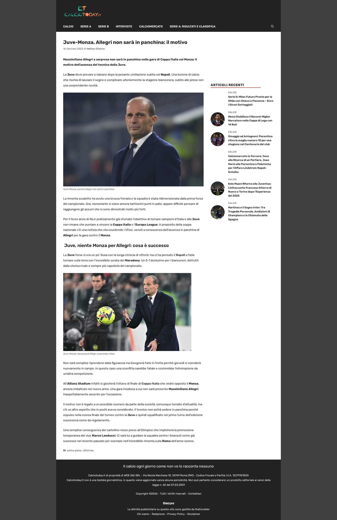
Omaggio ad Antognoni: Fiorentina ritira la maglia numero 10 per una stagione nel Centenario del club (250, 140)
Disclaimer (193, 514)
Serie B (103, 26)
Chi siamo (143, 514)
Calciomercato (151, 26)
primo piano (74, 450)
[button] (272, 26)
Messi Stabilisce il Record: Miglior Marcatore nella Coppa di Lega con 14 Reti (250, 120)
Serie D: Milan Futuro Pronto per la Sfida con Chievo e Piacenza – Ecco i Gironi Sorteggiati (250, 100)
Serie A (85, 26)
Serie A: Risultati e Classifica (192, 26)
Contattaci (194, 493)
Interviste (124, 26)
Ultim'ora (88, 450)
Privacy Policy (176, 514)
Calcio (68, 26)
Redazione (158, 514)
